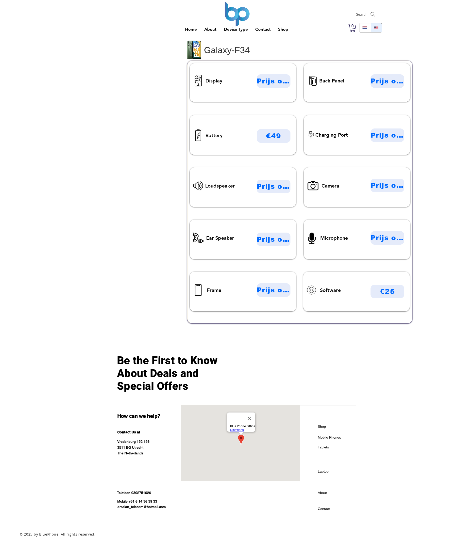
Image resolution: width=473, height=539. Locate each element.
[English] (376, 27)
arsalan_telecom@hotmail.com (142, 507)
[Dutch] (365, 27)
